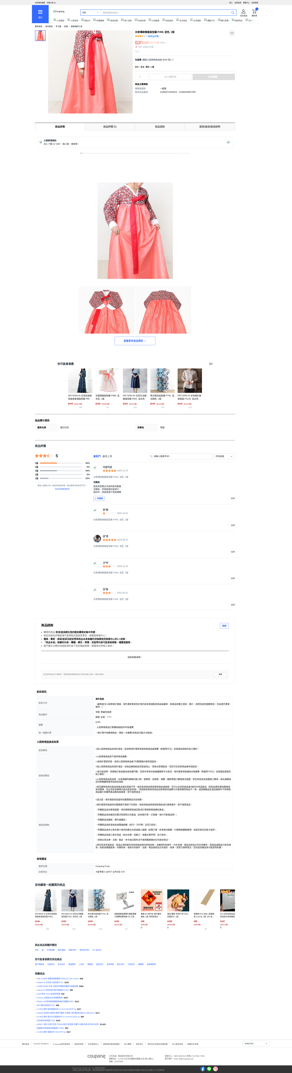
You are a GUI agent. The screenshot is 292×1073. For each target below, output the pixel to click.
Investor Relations (41, 1044)
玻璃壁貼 (72, 964)
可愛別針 (51, 964)
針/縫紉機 (51, 950)
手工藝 (58, 26)
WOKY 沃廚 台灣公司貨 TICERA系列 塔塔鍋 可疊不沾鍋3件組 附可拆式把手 (68, 1024)
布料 (37, 950)
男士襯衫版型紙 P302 (46, 1005)
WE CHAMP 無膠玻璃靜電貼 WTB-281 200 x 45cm (58, 979)
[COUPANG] (96, 1057)
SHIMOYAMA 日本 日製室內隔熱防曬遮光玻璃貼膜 (57, 986)
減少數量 (146, 75)
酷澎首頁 (38, 26)
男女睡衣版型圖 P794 (46, 1021)
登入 (231, 3)
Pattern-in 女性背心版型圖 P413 (50, 982)
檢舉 (220, 674)
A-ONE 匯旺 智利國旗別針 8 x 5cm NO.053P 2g (56, 1009)
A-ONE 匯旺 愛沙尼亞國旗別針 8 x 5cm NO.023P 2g (58, 1017)
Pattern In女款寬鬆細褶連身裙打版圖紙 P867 (55, 1001)
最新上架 (107, 456)
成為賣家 (255, 3)
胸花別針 (120, 964)
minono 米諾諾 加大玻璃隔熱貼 (50, 998)
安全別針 (61, 964)
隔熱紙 (90, 964)
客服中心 (246, 3)
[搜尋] (232, 12)
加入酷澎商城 (177, 1044)
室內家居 (49, 26)
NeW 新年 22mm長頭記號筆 (48, 994)
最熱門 (97, 456)
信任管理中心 (93, 1044)
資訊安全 (139, 1044)
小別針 (81, 964)
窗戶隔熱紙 (39, 964)
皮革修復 (110, 964)
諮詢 (224, 626)
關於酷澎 (25, 1044)
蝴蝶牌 (141, 964)
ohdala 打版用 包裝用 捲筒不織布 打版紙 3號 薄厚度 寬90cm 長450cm (65, 1013)
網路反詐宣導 (192, 1044)
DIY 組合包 (96, 950)
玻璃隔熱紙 (151, 964)
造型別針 (99, 964)
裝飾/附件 (72, 950)
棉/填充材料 (84, 950)
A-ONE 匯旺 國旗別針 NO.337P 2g (51, 1032)
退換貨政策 (78, 1044)
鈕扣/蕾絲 (62, 950)
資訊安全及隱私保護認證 (158, 1044)
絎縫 (66, 26)
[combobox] (224, 456)
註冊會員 (238, 3)
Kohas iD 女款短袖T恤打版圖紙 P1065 (53, 990)
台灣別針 (131, 964)
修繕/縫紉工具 (76, 26)
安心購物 (127, 1044)
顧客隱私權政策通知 (111, 1044)
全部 (84, 13)
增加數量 (146, 78)
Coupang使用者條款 (61, 1044)
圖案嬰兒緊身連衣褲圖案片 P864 (50, 1028)
